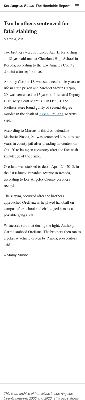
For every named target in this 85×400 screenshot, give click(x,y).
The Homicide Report (53, 5)
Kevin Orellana (51, 113)
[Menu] (77, 5)
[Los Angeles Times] (19, 6)
